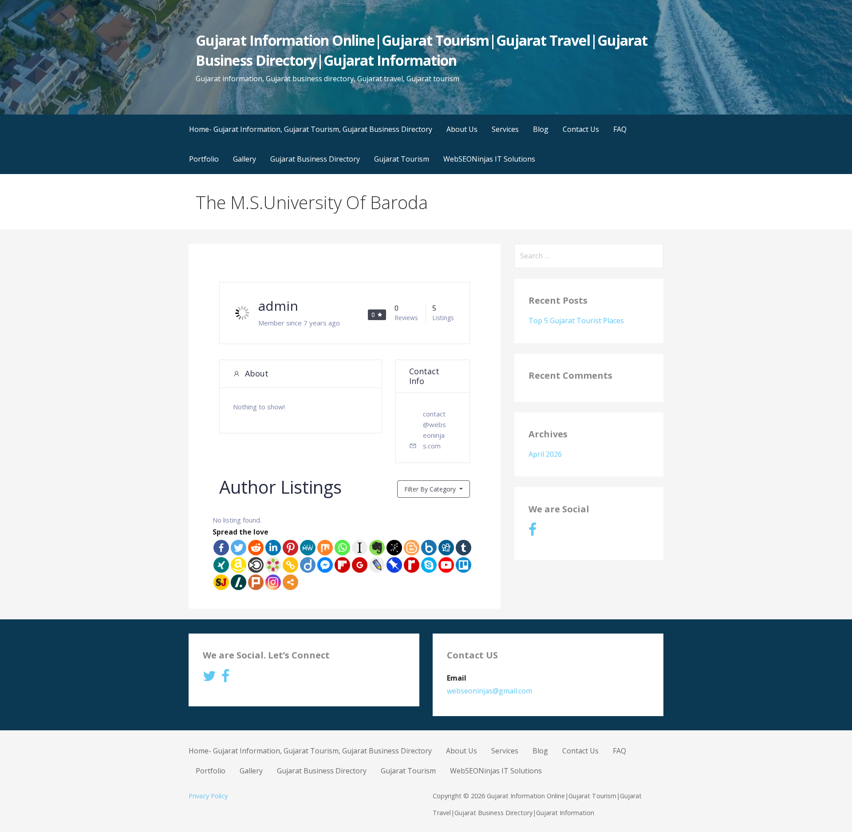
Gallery (244, 159)
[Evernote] (377, 547)
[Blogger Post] (411, 547)
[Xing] (221, 565)
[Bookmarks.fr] (273, 565)
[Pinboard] (394, 565)
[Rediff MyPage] (411, 565)
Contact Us (581, 129)
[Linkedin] (273, 547)
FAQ (620, 129)
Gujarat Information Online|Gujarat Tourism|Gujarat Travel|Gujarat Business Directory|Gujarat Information (421, 50)
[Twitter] (238, 547)
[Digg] (446, 547)
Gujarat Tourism (401, 159)
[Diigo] (308, 565)
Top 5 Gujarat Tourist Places (576, 320)
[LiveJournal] (377, 565)
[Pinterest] (290, 547)
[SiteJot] (221, 582)
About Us (461, 129)
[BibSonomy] (394, 547)
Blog (540, 129)
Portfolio (204, 159)
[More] (290, 582)
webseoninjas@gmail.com (489, 691)
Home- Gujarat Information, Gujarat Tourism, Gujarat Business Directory (310, 129)
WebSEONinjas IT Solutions (489, 159)
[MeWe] (308, 547)
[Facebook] (221, 547)
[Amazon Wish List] (238, 565)
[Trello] (463, 565)
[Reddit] (256, 547)
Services (505, 129)
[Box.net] (429, 547)
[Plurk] (256, 582)
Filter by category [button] (431, 489)
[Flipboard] (342, 565)
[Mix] (325, 547)
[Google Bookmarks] (359, 565)
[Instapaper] (359, 547)
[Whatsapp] (342, 547)
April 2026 (545, 454)
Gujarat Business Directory (315, 159)
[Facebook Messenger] (325, 565)
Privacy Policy (208, 796)
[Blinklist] (256, 565)
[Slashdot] (238, 582)
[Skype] (429, 565)
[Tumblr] (463, 547)
